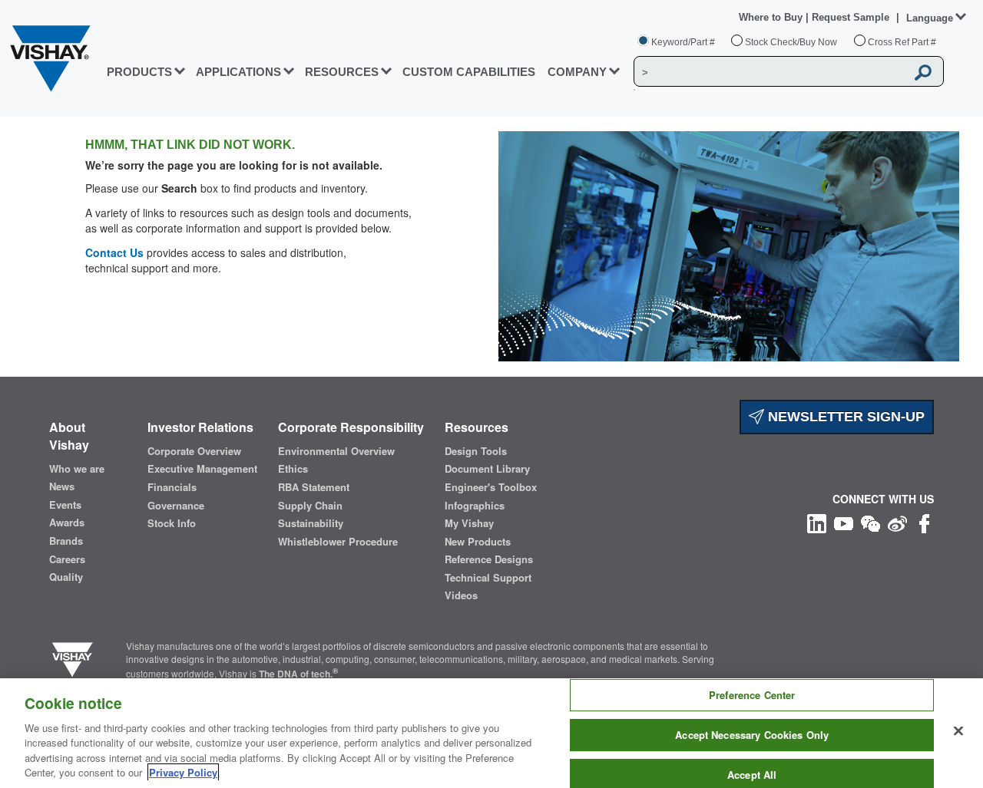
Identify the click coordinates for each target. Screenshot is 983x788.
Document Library (487, 469)
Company (577, 71)
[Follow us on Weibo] (897, 521)
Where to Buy (772, 17)
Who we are (76, 469)
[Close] (958, 731)
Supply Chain (310, 506)
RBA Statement (313, 487)
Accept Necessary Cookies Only (752, 734)
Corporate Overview (194, 451)
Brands (66, 541)
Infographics (475, 506)
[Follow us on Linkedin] (816, 521)
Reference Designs (489, 559)
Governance (175, 506)
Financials (172, 487)
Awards (66, 522)
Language (929, 18)
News (61, 486)
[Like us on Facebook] (924, 521)
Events (65, 505)
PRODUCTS (139, 71)
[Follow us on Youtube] (843, 521)
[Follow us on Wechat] (870, 521)
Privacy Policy (183, 772)
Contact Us (114, 252)
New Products (478, 542)
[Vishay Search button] (924, 72)
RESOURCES (342, 71)
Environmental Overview (336, 451)
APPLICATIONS (238, 71)
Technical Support (488, 578)
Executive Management (202, 469)
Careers (67, 559)
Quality (66, 577)
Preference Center (752, 695)
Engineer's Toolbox (491, 487)
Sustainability (310, 523)
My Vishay (469, 523)
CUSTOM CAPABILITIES (468, 71)
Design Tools (476, 451)
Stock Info (171, 523)
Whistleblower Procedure (338, 542)
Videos (461, 595)
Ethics (293, 469)
